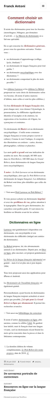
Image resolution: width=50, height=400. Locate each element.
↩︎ (28, 353)
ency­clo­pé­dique (27, 72)
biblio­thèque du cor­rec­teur (30, 313)
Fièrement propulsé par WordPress (15, 397)
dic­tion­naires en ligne (28, 319)
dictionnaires (9, 364)
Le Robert (8, 246)
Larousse (8, 229)
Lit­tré (30, 323)
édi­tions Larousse (15, 89)
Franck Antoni (14, 6)
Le (23, 259)
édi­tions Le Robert (36, 89)
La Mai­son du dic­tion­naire (27, 35)
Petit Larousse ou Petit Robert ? (28, 192)
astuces (38, 361)
